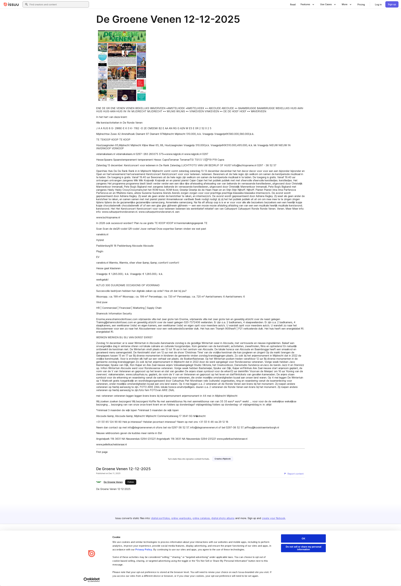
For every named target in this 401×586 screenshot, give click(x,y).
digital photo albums (222, 518)
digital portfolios (160, 518)
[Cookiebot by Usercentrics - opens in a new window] (91, 580)
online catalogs (201, 518)
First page (102, 452)
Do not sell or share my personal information (303, 548)
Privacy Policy (143, 549)
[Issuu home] (11, 4)
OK (303, 538)
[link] (293, 4)
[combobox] (59, 4)
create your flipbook (273, 518)
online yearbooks (181, 518)
